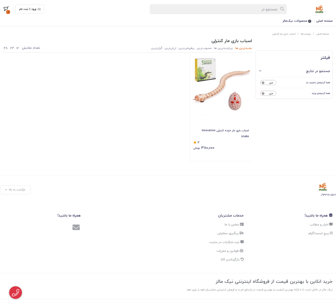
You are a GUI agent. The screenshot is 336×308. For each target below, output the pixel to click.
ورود (33, 9)
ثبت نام (23, 9)
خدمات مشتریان (231, 215)
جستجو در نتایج (318, 71)
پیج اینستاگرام (319, 233)
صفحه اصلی (324, 21)
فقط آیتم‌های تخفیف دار (318, 82)
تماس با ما (232, 224)
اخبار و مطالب (319, 224)
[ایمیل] (76, 228)
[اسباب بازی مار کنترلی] (323, 187)
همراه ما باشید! (317, 215)
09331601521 (328, 195)
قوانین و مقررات (228, 251)
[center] (282, 9)
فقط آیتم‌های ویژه (321, 93)
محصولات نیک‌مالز (295, 21)
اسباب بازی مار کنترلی (284, 34)
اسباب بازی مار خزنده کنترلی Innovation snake (225, 133)
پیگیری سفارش (229, 233)
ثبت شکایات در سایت (224, 242)
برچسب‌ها (306, 34)
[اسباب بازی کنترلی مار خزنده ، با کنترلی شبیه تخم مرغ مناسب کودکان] (221, 84)
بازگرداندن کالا (230, 259)
